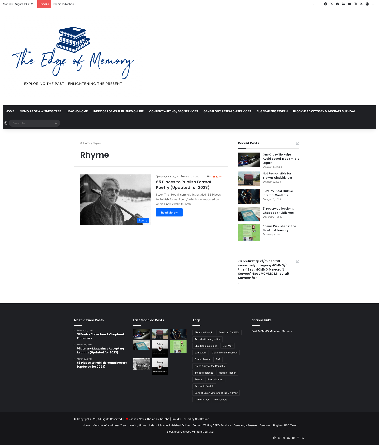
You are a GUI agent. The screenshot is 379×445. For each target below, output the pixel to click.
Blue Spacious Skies (206, 345)
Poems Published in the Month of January (79, 4)
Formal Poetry (202, 359)
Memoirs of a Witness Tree (40, 111)
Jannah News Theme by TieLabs (149, 419)
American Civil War (229, 332)
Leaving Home (77, 111)
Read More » (169, 212)
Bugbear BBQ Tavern (272, 111)
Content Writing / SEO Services (173, 111)
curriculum (200, 352)
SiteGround (202, 419)
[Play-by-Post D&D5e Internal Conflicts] (249, 196)
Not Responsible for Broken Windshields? (278, 175)
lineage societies (204, 372)
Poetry (198, 379)
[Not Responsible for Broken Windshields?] (249, 178)
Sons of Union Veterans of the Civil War (216, 392)
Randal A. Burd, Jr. (169, 176)
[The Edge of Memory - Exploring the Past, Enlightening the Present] (73, 56)
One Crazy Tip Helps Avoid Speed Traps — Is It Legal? (281, 159)
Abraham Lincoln (204, 332)
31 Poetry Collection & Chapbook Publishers (278, 211)
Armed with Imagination (207, 339)
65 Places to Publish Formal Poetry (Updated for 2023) (183, 184)
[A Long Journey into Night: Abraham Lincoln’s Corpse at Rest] (141, 363)
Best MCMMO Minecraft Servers (272, 331)
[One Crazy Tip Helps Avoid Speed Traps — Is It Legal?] (249, 160)
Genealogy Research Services (227, 111)
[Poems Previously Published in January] (160, 366)
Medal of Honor (227, 372)
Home (10, 111)
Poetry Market (215, 379)
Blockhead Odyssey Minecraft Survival (324, 111)
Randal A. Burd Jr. (204, 386)
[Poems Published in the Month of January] (249, 232)
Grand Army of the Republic (210, 365)
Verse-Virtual (202, 399)
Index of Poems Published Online (118, 111)
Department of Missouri (224, 352)
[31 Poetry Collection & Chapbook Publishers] (249, 214)
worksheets (220, 399)
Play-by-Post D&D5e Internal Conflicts (278, 193)
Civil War (227, 345)
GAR (218, 359)
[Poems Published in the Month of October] (160, 348)
